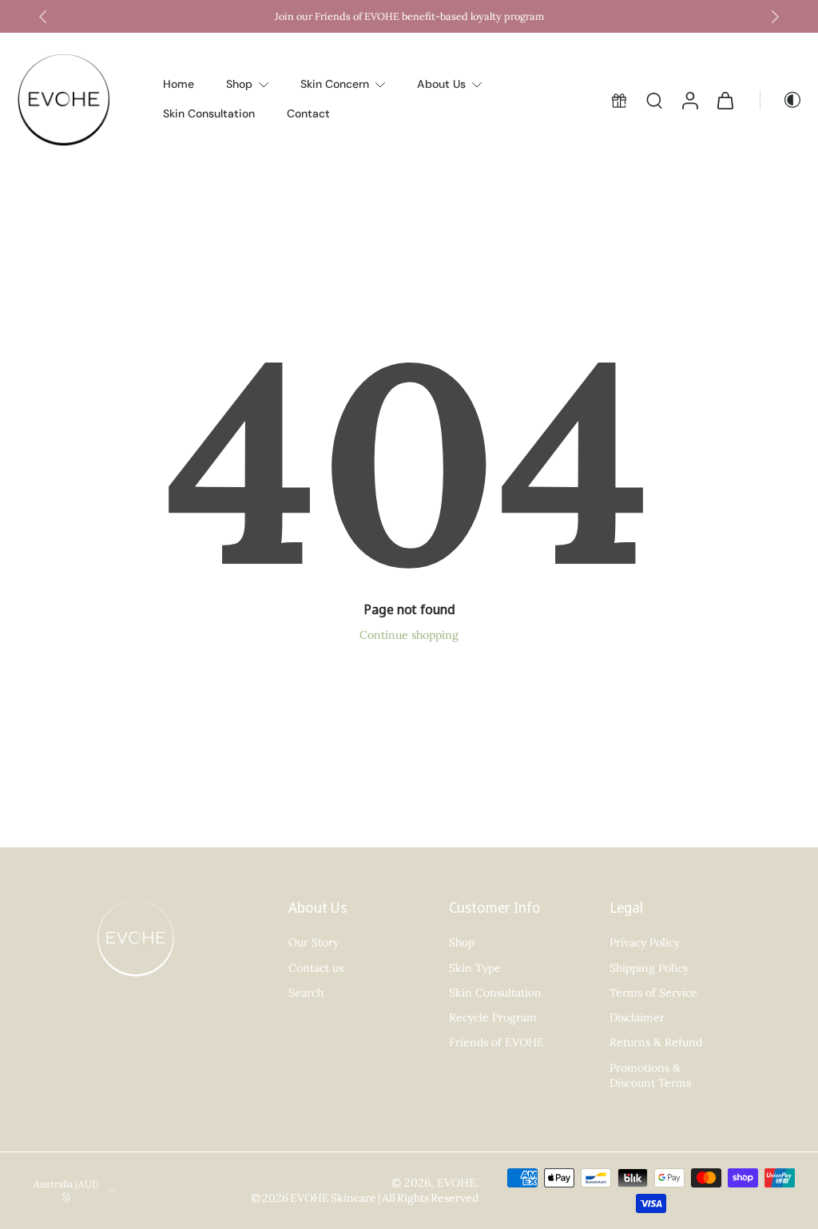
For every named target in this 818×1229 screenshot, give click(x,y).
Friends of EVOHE (496, 1043)
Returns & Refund (656, 1043)
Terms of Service (653, 992)
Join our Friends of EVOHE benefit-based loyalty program (409, 16)
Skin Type (475, 968)
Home (178, 84)
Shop (239, 84)
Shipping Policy (649, 968)
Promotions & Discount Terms (650, 1075)
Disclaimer (637, 1017)
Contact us (315, 968)
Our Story (313, 943)
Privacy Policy (645, 943)
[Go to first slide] (774, 16)
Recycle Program (493, 1017)
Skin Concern (334, 84)
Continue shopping (409, 635)
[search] (654, 100)
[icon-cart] (724, 100)
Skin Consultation (209, 113)
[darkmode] (781, 99)
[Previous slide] (43, 16)
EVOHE (456, 1182)
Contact (308, 113)
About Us (441, 84)
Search (306, 992)
